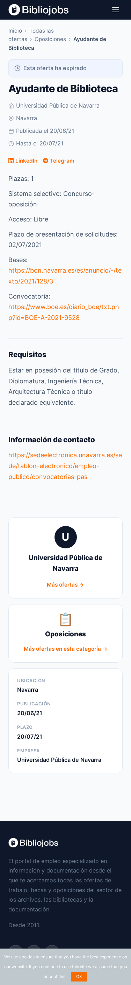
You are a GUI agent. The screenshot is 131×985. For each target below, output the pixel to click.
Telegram (62, 160)
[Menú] (116, 10)
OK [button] (79, 976)
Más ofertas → (65, 584)
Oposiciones (50, 39)
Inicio (15, 30)
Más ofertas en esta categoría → (66, 648)
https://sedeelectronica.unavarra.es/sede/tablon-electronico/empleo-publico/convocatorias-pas (65, 465)
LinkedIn (26, 160)
